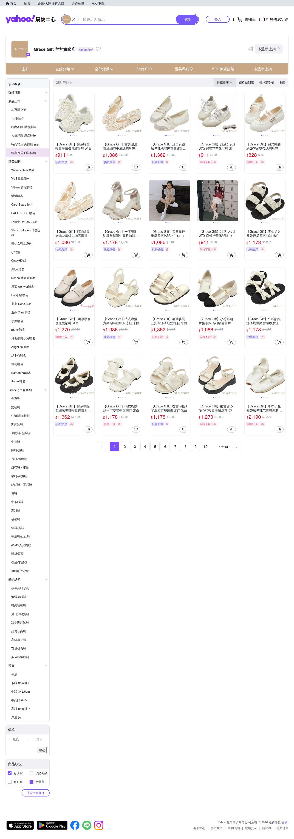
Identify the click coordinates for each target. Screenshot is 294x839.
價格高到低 (266, 82)
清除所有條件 (36, 793)
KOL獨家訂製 (223, 68)
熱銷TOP (144, 68)
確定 (42, 750)
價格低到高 (246, 82)
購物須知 (234, 828)
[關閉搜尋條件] (73, 19)
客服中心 (199, 828)
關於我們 (217, 828)
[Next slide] (91, 113)
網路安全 (251, 828)
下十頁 (222, 446)
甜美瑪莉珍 (184, 68)
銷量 (283, 82)
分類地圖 (282, 828)
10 (206, 446)
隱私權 (266, 828)
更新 (285, 822)
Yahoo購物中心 (31, 19)
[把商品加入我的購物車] (88, 168)
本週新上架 (266, 48)
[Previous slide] (56, 113)
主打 (25, 68)
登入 (217, 19)
